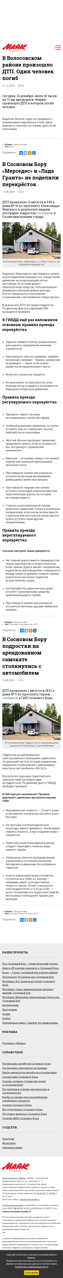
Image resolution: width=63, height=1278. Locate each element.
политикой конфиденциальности (31, 1267)
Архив (6, 1014)
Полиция (13, 624)
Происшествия (20, 144)
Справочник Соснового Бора (20, 1076)
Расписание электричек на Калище (24, 1068)
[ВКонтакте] (21, 153)
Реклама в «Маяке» (14, 1043)
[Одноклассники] (29, 153)
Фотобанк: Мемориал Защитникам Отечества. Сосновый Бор (31, 999)
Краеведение (10, 1005)
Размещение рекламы (13, 1205)
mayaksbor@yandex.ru (30, 1199)
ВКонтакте (9, 1143)
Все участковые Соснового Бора (22, 1109)
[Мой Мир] (34, 153)
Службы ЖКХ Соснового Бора (20, 1118)
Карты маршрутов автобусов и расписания (29, 1072)
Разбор (6, 1018)
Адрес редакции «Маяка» (14, 1178)
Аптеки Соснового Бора (17, 1105)
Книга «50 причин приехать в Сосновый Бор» (30, 968)
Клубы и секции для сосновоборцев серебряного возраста (24, 1099)
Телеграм (8, 1138)
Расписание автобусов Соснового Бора (26, 1063)
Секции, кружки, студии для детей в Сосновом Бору (24, 1083)
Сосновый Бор (26, 624)
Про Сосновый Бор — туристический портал (30, 963)
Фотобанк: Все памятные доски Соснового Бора (28, 983)
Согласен (31, 1272)
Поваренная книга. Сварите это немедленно (30, 1022)
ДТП (11, 146)
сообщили (45, 213)
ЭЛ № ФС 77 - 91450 (46, 1193)
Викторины (9, 1009)
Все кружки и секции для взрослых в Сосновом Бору (25, 1091)
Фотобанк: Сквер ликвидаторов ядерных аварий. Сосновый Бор (27, 991)
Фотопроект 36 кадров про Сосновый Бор (28, 977)
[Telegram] (25, 153)
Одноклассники (12, 1147)
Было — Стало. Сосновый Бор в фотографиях (30, 972)
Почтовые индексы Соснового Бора (24, 1113)
